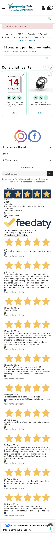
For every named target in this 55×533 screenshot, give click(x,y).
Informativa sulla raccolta (17, 530)
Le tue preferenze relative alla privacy (29, 525)
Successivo (22, 235)
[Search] (49, 18)
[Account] (43, 9)
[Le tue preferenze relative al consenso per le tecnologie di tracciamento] (50, 528)
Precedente (10, 235)
